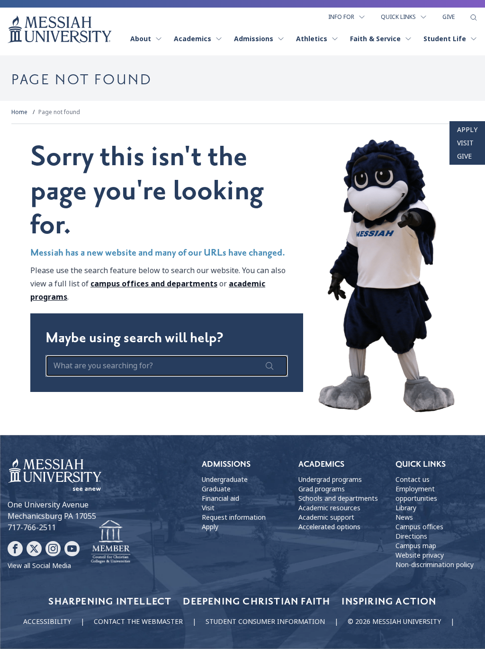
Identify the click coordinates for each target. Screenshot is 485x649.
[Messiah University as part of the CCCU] (110, 542)
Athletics (311, 39)
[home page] (60, 29)
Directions (411, 536)
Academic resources (329, 508)
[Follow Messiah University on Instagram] (53, 548)
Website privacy (419, 555)
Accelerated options (329, 527)
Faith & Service (375, 39)
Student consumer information (265, 621)
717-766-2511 (32, 527)
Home (19, 112)
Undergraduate (225, 479)
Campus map (415, 546)
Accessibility (47, 621)
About (140, 39)
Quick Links (398, 17)
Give (448, 17)
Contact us (412, 479)
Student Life (444, 39)
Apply (467, 129)
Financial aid (220, 498)
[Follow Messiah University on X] (34, 548)
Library (405, 508)
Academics (192, 39)
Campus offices (419, 527)
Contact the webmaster (138, 621)
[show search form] (473, 17)
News (404, 517)
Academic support (326, 517)
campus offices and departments (153, 283)
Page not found (59, 112)
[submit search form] (269, 366)
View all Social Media (39, 565)
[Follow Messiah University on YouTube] (72, 548)
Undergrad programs (330, 479)
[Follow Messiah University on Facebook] (15, 548)
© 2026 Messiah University (394, 621)
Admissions (253, 39)
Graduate (216, 489)
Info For (341, 17)
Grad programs (321, 489)
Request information (234, 517)
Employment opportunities (416, 493)
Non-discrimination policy (434, 564)
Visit (465, 143)
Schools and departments (338, 498)
